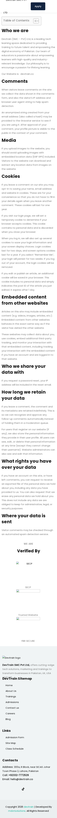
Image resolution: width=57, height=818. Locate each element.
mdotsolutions (16, 810)
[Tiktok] (23, 789)
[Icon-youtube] (29, 789)
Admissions (12, 702)
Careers (10, 713)
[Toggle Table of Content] (34, 21)
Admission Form (15, 737)
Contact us (12, 707)
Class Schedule (15, 748)
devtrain (29, 806)
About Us (11, 691)
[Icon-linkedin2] (10, 789)
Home (9, 685)
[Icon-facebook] (3, 789)
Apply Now (38, 7)
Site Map (11, 743)
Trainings (11, 696)
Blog (8, 719)
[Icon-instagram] (16, 789)
